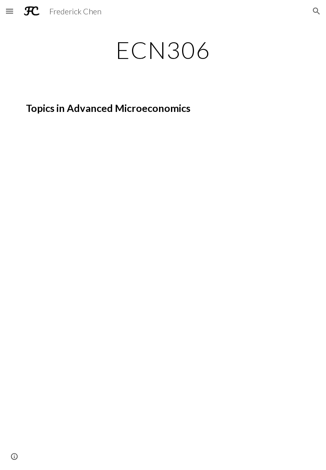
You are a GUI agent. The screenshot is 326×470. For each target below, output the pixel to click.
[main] (163, 49)
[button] (9, 11)
